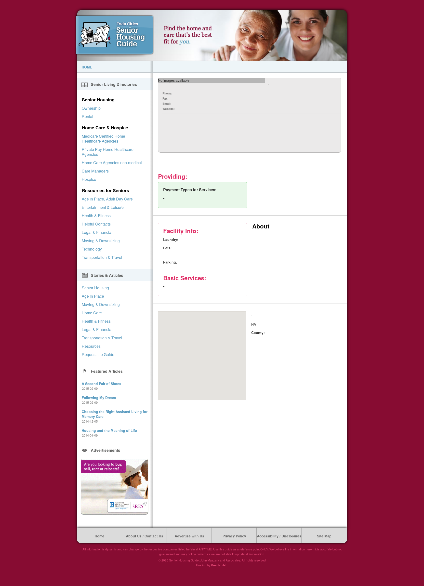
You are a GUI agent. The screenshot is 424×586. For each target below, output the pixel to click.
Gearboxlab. (219, 565)
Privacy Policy (234, 535)
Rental (87, 116)
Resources (91, 346)
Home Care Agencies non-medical (112, 162)
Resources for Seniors (105, 190)
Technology (92, 249)
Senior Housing (98, 99)
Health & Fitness (96, 215)
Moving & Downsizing (101, 240)
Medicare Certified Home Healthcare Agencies (103, 138)
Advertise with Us (189, 535)
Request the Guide (98, 354)
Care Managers (95, 171)
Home (87, 67)
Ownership (91, 108)
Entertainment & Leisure (103, 207)
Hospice (89, 179)
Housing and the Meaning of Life (109, 430)
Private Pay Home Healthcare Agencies (107, 151)
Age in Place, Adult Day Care (107, 199)
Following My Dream (99, 397)
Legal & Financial (97, 232)
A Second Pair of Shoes (101, 383)
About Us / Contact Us (144, 535)
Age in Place (93, 296)
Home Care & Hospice (105, 127)
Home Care (92, 313)
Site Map (324, 535)
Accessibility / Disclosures (279, 535)
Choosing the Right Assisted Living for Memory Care (114, 414)
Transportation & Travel (102, 257)
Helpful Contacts (96, 224)
